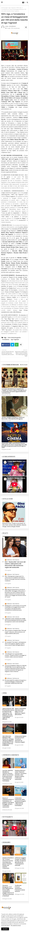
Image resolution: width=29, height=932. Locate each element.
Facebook (6, 344)
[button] (27, 2)
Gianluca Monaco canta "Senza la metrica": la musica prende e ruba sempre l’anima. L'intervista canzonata (20, 775)
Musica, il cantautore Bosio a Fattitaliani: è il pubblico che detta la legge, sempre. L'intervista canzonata (8, 802)
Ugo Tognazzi (12, 7)
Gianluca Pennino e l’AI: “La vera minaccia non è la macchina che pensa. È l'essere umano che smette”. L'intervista (8, 863)
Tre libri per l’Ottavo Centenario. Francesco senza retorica (20, 888)
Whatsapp (17, 344)
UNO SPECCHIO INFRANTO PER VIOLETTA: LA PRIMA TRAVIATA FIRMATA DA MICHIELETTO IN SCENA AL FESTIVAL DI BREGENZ (8, 740)
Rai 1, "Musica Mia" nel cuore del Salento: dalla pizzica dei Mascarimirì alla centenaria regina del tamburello (15, 564)
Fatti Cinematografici (14, 337)
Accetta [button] (5, 929)
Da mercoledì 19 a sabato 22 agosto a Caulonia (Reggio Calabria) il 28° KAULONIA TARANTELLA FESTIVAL (15, 682)
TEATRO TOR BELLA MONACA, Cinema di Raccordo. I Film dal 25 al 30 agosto (13, 418)
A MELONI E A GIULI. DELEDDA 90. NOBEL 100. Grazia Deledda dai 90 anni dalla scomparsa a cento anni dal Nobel (15, 620)
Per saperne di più (16, 925)
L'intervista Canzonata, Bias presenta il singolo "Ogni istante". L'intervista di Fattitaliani (20, 801)
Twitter (12, 344)
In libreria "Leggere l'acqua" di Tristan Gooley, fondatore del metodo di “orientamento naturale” (20, 861)
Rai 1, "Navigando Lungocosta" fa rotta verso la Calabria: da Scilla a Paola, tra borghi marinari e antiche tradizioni (15, 579)
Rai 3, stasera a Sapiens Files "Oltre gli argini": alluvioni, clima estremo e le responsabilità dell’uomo (15, 632)
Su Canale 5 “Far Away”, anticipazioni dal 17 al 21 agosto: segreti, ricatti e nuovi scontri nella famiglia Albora (15, 644)
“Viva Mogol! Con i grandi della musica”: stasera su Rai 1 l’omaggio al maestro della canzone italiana (15, 655)
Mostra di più (23, 364)
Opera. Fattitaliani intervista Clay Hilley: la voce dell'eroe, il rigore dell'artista (20, 711)
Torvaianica (5, 339)
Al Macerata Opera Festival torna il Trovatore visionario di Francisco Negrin (20, 739)
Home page (4, 7)
